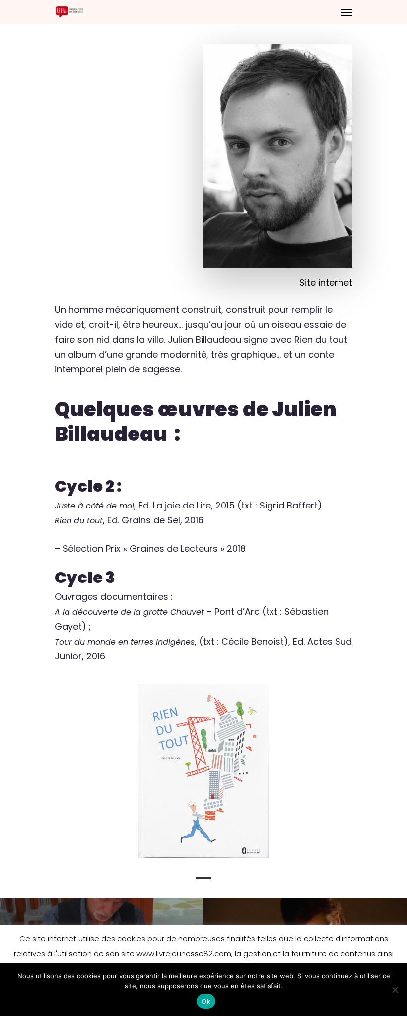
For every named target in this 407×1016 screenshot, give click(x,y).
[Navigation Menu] (346, 12)
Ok (206, 1001)
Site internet (325, 282)
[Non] (395, 990)
